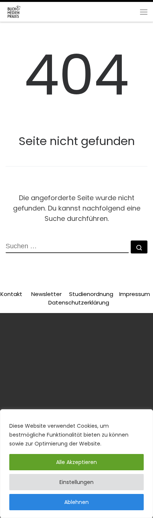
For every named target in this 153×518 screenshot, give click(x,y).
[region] (76, 463)
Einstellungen (76, 482)
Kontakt (11, 294)
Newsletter (46, 294)
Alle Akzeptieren (76, 462)
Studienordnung (92, 294)
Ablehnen (76, 502)
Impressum (134, 294)
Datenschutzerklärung (78, 302)
